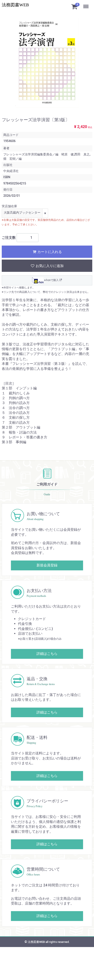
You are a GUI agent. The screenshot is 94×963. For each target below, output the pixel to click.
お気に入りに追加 (49, 266)
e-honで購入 (51, 280)
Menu (86, 4)
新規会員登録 (47, 565)
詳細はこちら (47, 654)
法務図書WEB (15, 4)
